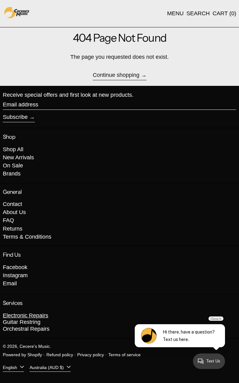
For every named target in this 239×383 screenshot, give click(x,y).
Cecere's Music (35, 346)
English (10, 367)
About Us (14, 212)
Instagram (15, 275)
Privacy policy (90, 354)
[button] (198, 14)
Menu (175, 13)
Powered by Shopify (22, 354)
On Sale (13, 165)
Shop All (13, 149)
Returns (12, 229)
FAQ (8, 220)
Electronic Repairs (25, 315)
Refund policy (59, 354)
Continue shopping (116, 75)
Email (10, 283)
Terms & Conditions (27, 237)
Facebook (15, 267)
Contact (12, 204)
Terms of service (124, 354)
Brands (12, 173)
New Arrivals (18, 157)
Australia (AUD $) (47, 367)
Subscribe (15, 117)
